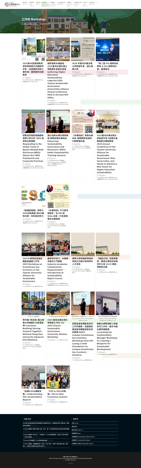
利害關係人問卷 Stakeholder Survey (82, 443)
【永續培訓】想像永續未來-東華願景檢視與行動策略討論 (82, 138)
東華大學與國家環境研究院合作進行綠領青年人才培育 (82, 261)
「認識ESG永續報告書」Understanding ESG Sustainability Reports (32, 395)
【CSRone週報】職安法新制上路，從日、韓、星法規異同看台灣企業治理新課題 (46, 429)
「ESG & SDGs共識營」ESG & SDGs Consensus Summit (57, 394)
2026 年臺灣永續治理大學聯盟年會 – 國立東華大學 (82, 66)
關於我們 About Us (77, 430)
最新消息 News (39, 80)
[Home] (22, 24)
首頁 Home (75, 423)
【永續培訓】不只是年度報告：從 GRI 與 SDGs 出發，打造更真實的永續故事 (57, 214)
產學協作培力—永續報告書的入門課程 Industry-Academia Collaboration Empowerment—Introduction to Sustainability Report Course (57, 268)
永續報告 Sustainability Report (81, 440)
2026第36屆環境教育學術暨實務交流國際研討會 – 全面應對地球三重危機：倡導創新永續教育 (33, 69)
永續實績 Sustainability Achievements (83, 437)
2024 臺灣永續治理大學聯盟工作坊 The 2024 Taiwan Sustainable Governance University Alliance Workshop (57, 328)
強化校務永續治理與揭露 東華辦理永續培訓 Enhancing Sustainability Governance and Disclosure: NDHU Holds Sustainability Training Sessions (58, 145)
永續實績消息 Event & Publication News (57, 104)
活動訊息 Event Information (30, 81)
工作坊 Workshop (44, 24)
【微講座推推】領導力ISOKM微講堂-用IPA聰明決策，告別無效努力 (33, 213)
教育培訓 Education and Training (55, 161)
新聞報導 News (76, 433)
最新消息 (74, 426)
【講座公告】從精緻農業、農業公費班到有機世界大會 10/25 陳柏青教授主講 (107, 262)
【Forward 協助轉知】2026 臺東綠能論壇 (35, 440)
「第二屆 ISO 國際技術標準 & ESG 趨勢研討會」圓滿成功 (107, 66)
